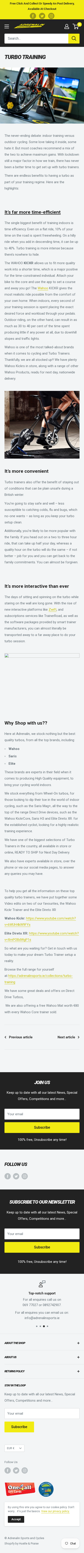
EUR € (10, 1448)
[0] (76, 26)
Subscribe (42, 1127)
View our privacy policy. (55, 1511)
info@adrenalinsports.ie (42, 1318)
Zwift (52, 610)
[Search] (74, 39)
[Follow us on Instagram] (51, 16)
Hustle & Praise (29, 1543)
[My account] (67, 26)
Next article (66, 1037)
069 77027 (30, 1305)
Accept (16, 1519)
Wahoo (43, 288)
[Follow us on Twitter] (42, 16)
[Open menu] (6, 26)
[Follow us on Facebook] (33, 16)
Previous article (20, 1037)
